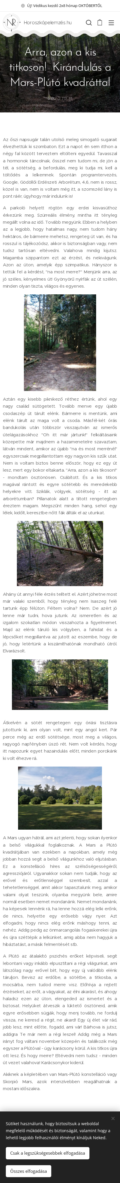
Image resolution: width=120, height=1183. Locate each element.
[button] (88, 22)
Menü (111, 22)
